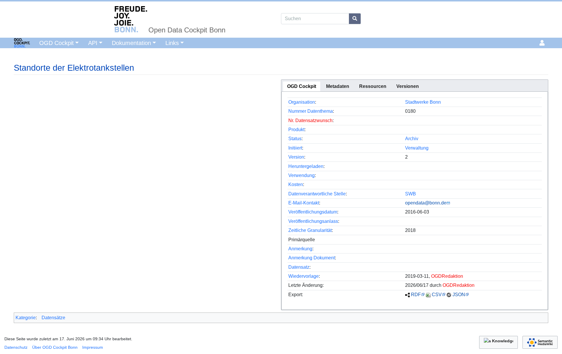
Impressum (92, 347)
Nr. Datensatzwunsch (310, 120)
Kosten (295, 184)
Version (296, 157)
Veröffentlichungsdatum (312, 211)
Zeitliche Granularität (310, 230)
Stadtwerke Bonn (423, 102)
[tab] (301, 86)
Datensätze (53, 317)
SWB (410, 193)
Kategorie (26, 317)
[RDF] (407, 294)
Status (294, 138)
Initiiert (295, 147)
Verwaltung (417, 147)
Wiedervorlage (303, 276)
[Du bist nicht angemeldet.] (543, 43)
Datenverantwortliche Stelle (317, 193)
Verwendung (301, 175)
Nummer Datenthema (310, 111)
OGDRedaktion (447, 276)
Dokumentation (131, 43)
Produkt (296, 129)
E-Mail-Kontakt (303, 202)
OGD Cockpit (56, 43)
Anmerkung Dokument (311, 257)
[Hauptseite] (15, 42)
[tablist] (414, 85)
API (92, 43)
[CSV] (428, 294)
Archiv (411, 138)
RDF (416, 294)
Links (172, 43)
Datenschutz (16, 347)
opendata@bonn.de (425, 202)
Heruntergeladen (305, 166)
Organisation (301, 102)
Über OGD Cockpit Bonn (55, 347)
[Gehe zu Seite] (355, 18)
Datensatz (298, 267)
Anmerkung (300, 248)
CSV (437, 294)
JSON (459, 294)
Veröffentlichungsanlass (313, 221)
